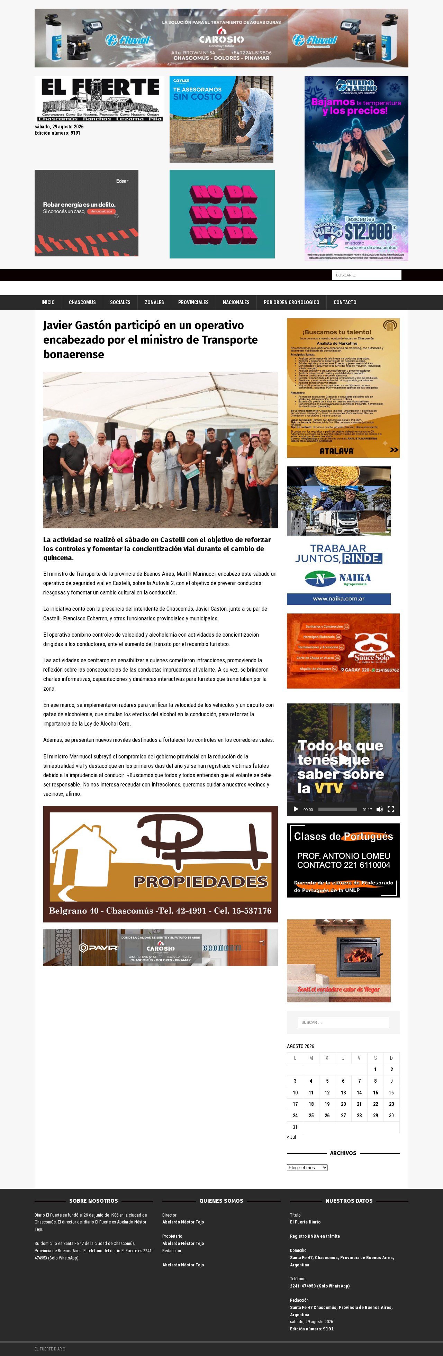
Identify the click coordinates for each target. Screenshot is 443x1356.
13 (343, 1092)
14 (359, 1092)
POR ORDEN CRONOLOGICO (291, 302)
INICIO (48, 302)
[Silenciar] (379, 809)
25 (311, 1115)
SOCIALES (120, 302)
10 (295, 1092)
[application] (343, 759)
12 (327, 1092)
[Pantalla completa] (390, 809)
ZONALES (154, 302)
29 (375, 1115)
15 (375, 1092)
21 (359, 1104)
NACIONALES (236, 302)
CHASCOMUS (82, 302)
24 (295, 1115)
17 (295, 1104)
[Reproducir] (295, 809)
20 (343, 1104)
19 (327, 1104)
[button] (343, 760)
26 (327, 1115)
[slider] (337, 809)
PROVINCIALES (193, 302)
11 (311, 1092)
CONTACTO (345, 302)
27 (343, 1115)
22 (375, 1104)
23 (391, 1104)
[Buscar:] (366, 274)
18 (311, 1104)
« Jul (291, 1137)
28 (359, 1115)
